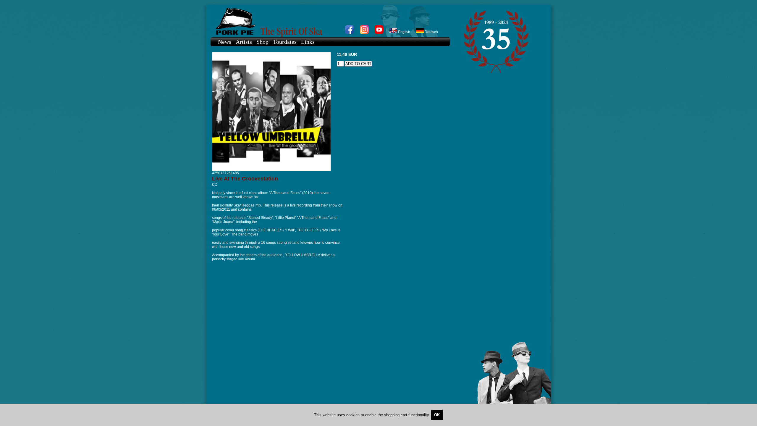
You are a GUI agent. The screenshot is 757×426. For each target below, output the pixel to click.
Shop (262, 41)
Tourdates (285, 41)
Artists (244, 41)
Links (308, 41)
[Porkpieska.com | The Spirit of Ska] (327, 20)
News (224, 41)
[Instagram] (364, 33)
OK (437, 415)
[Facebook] (349, 33)
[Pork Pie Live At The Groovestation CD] (271, 170)
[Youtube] (379, 33)
